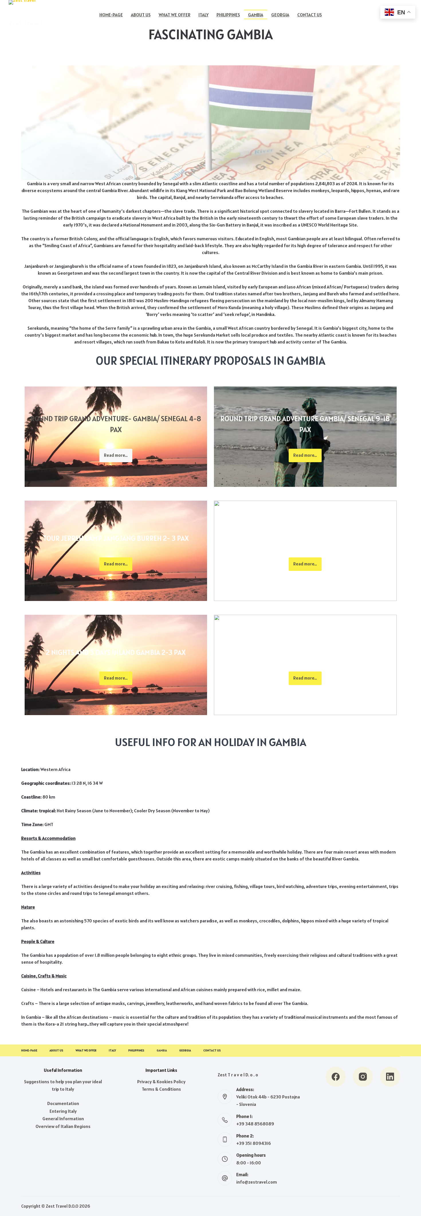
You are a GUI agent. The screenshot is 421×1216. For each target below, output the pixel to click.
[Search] (358, 14)
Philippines (228, 14)
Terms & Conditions (161, 1089)
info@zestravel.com (256, 1182)
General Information (63, 1118)
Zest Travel (26, 23)
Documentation (63, 1103)
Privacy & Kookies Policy (161, 1081)
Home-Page (111, 14)
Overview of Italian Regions (63, 1126)
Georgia (280, 14)
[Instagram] (363, 1077)
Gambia (255, 14)
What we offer (174, 14)
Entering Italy (63, 1111)
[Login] (371, 14)
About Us (141, 14)
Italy (203, 14)
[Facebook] (336, 1077)
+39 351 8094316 (253, 1143)
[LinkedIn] (390, 1077)
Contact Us (309, 14)
